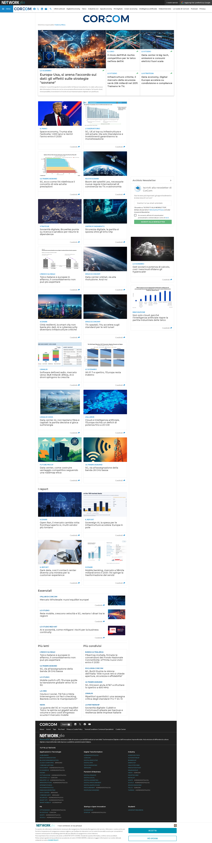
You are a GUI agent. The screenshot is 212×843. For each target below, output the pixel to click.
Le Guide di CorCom (181, 9)
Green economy (130, 9)
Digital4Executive (91, 760)
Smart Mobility (51, 802)
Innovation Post (134, 767)
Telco (84, 9)
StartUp (95, 812)
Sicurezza (51, 797)
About (42, 729)
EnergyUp (132, 762)
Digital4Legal (89, 777)
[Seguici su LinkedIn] (75, 724)
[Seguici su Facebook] (84, 724)
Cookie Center (121, 729)
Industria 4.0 (93, 9)
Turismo (139, 790)
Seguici (64, 724)
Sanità (138, 780)
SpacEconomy (106, 9)
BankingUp (132, 760)
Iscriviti (153, 222)
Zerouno (87, 767)
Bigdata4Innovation (48, 758)
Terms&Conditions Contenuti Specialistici (99, 729)
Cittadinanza (53, 810)
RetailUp (131, 777)
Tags (54, 729)
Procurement (97, 787)
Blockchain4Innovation (49, 760)
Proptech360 (133, 775)
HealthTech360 (134, 765)
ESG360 (42, 772)
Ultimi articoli (59, 9)
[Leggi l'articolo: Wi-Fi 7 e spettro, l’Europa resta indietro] (105, 365)
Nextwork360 (45, 739)
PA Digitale (118, 9)
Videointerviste (165, 9)
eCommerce (52, 770)
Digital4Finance (90, 775)
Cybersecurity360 (46, 765)
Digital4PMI (88, 762)
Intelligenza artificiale (148, 9)
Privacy (202, 9)
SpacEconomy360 (135, 785)
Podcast (194, 9)
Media (134, 772)
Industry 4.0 (52, 780)
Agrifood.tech (134, 755)
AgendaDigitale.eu (91, 755)
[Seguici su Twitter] (80, 724)
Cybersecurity (49, 795)
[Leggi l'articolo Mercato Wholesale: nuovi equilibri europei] (82, 601)
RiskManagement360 (47, 790)
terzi (167, 218)
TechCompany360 (90, 765)
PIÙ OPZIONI (152, 838)
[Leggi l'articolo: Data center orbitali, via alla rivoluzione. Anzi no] (105, 269)
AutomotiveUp (133, 758)
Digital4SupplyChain (92, 785)
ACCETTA (153, 830)
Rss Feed (61, 729)
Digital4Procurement (92, 782)
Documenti (52, 767)
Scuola (139, 782)
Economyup (88, 810)
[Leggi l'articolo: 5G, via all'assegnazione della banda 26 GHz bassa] (105, 460)
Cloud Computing (51, 762)
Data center (49, 792)
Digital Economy (73, 9)
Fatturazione (53, 775)
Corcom (87, 758)
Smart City (51, 800)
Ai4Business (44, 755)
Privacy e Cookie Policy (74, 729)
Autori (48, 729)
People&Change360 (91, 790)
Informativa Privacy (156, 210)
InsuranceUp (133, 770)
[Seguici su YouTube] (89, 724)
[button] (6, 8)
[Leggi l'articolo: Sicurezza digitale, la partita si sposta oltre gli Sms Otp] (105, 222)
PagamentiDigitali (47, 787)
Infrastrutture (54, 782)
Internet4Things (46, 785)
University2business (135, 810)
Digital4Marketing (91, 780)
